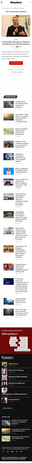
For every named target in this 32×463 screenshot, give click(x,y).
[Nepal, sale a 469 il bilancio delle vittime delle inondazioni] (8, 131)
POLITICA (13, 340)
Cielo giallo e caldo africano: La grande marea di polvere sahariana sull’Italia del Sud (21, 118)
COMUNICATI (22, 347)
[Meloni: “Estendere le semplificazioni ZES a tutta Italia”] (8, 171)
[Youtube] (12, 451)
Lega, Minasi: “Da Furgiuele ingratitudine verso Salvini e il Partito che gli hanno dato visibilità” (21, 252)
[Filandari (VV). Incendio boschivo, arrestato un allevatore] (8, 104)
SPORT (12, 343)
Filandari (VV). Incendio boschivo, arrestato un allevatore (21, 104)
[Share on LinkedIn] (17, 72)
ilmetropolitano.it (6, 8)
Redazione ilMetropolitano (18, 377)
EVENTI (13, 345)
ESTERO (24, 340)
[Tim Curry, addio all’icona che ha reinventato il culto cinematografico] (8, 312)
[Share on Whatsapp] (19, 72)
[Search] (30, 2)
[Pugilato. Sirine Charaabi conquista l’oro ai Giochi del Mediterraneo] (8, 144)
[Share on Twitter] (13, 72)
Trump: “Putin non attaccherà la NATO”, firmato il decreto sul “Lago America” (21, 183)
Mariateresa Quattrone (16, 383)
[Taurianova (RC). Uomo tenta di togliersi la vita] (8, 301)
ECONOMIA (23, 343)
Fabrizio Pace (13, 364)
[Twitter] (8, 451)
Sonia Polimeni (13, 399)
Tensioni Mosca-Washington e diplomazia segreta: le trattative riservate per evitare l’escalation (21, 199)
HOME (13, 338)
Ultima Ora (6, 417)
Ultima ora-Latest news (22, 350)
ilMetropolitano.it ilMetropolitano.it (14, 394)
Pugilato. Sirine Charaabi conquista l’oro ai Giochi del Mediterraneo (21, 144)
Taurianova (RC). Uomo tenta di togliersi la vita (20, 300)
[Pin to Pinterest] (15, 72)
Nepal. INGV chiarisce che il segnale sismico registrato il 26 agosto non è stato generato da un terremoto (21, 233)
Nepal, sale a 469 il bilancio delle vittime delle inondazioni (21, 131)
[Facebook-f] (3, 451)
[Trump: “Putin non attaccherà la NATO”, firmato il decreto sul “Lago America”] (8, 182)
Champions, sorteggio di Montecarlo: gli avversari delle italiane (20, 157)
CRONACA (23, 338)
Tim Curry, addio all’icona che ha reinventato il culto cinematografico (21, 312)
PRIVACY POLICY (7, 408)
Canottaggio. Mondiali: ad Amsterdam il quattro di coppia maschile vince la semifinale (21, 216)
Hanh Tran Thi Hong (15, 370)
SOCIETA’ (23, 345)
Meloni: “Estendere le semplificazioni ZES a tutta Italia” (21, 170)
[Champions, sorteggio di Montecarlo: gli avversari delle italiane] (8, 156)
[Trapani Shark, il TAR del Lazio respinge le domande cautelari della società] (8, 267)
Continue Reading (16, 63)
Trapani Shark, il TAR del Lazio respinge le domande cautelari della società (21, 268)
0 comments (20, 69)
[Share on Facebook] (11, 72)
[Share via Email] (21, 72)
